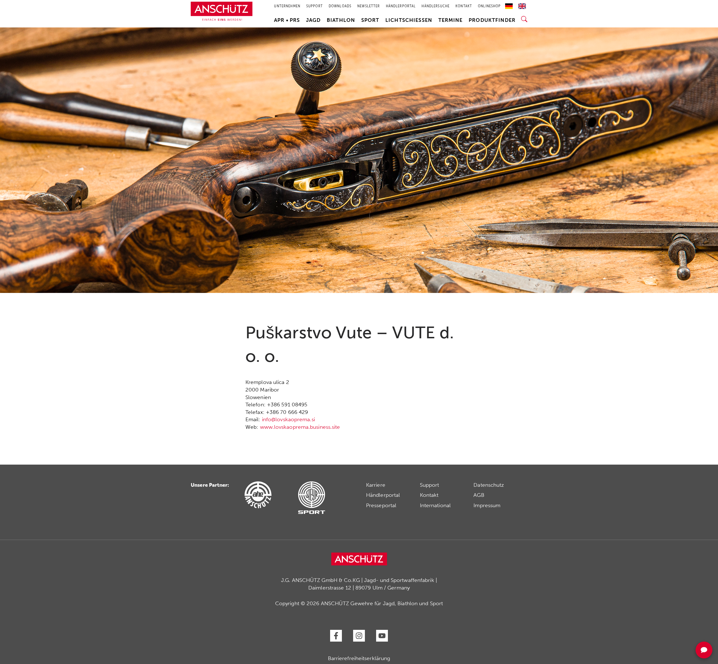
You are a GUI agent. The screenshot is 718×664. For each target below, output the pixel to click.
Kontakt (429, 495)
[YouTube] (382, 636)
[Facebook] (336, 636)
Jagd (313, 20)
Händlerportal (383, 495)
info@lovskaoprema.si (288, 419)
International (435, 505)
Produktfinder (492, 20)
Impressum (486, 505)
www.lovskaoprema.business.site (300, 427)
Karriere (375, 485)
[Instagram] (359, 636)
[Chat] (704, 650)
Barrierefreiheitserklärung (359, 658)
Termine (450, 20)
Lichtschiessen (408, 20)
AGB (478, 495)
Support (429, 485)
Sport (370, 20)
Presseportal (381, 505)
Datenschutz (488, 485)
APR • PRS (287, 20)
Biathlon (341, 20)
